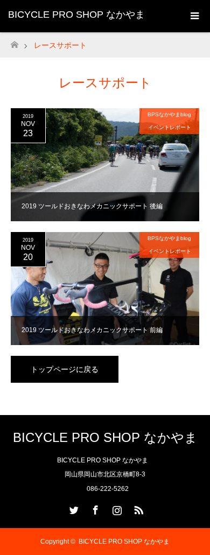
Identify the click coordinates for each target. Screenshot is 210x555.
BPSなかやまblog (169, 114)
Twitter (73, 508)
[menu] (194, 16)
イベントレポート (169, 127)
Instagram (116, 508)
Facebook (94, 508)
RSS (137, 508)
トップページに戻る (65, 369)
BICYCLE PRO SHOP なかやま (76, 14)
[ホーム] (14, 42)
